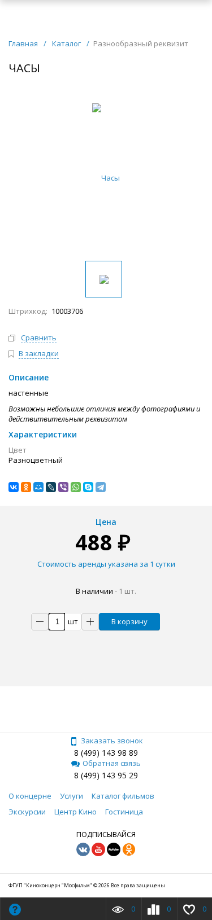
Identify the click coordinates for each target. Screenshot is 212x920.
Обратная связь (112, 763)
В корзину (129, 621)
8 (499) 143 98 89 (106, 752)
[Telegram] (101, 487)
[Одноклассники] (26, 487)
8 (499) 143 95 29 (106, 775)
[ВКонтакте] (13, 487)
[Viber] (63, 487)
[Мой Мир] (38, 487)
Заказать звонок (112, 740)
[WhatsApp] (76, 487)
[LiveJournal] (51, 487)
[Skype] (88, 487)
